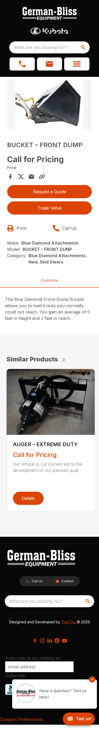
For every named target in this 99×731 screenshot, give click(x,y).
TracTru (68, 622)
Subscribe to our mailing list (33, 658)
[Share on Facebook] (10, 176)
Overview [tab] (49, 280)
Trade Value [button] (49, 208)
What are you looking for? (40, 47)
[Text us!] (79, 719)
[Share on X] (21, 176)
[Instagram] (42, 640)
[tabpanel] (49, 105)
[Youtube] (64, 640)
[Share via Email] (31, 176)
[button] (22, 64)
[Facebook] (34, 640)
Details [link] (28, 498)
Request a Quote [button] (49, 191)
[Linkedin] (49, 640)
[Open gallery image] (49, 104)
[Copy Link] (42, 176)
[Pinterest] (57, 640)
